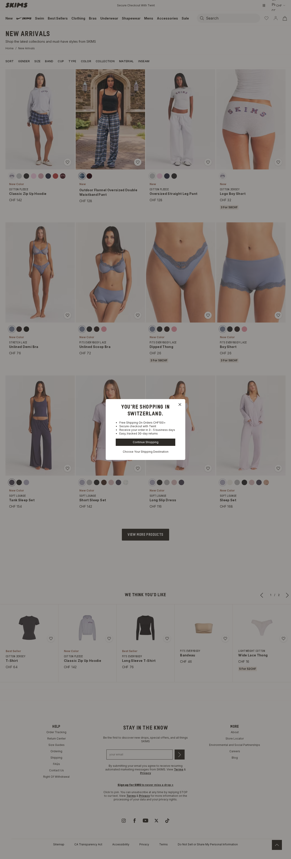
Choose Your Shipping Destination (145, 451)
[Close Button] (179, 404)
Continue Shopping (145, 442)
